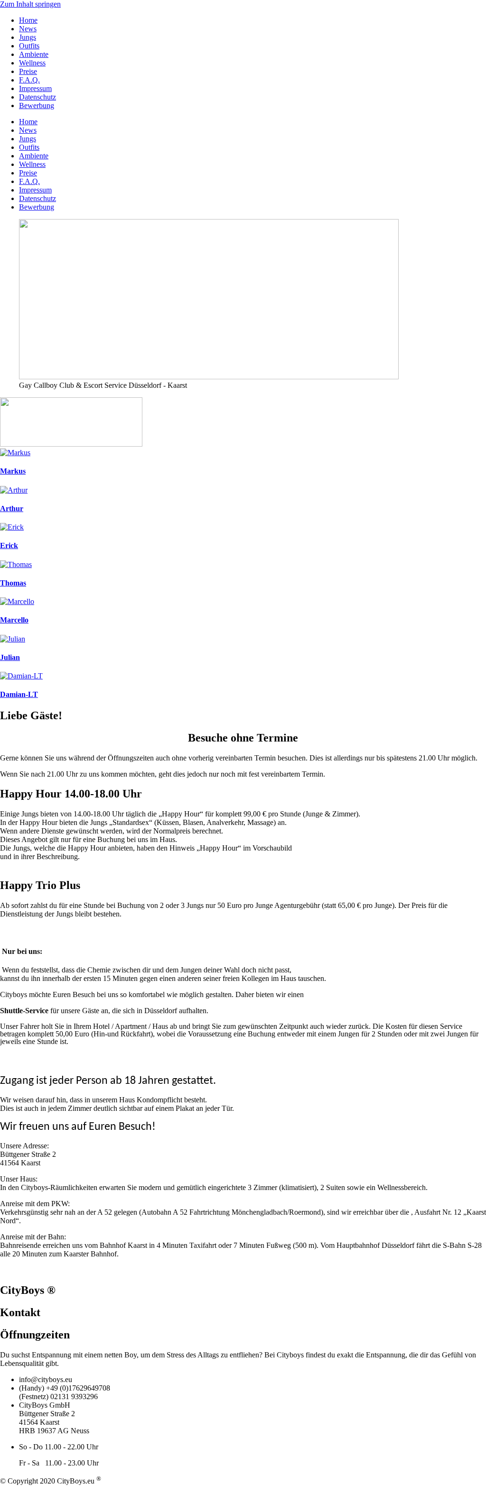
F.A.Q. (29, 80)
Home (28, 20)
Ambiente (33, 54)
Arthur (11, 508)
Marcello (14, 620)
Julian (10, 657)
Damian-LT (19, 694)
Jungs (27, 37)
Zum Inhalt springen (30, 4)
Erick (9, 545)
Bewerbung (36, 105)
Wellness (32, 63)
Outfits (29, 46)
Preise (28, 71)
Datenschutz (37, 97)
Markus (13, 471)
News (28, 29)
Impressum (35, 88)
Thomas (13, 583)
